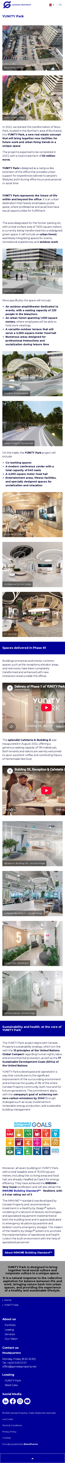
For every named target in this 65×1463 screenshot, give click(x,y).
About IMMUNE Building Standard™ (28, 1252)
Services (10, 1334)
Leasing (9, 1329)
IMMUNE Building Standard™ (21, 1190)
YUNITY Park (13, 1380)
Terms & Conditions (12, 1425)
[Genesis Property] (22, 5)
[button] (32, 1458)
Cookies (6, 1438)
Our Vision (11, 1338)
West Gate (11, 1385)
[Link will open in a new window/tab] (5, 1401)
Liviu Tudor (7, 1419)
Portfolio (10, 1325)
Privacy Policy (9, 1431)
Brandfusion (31, 1444)
